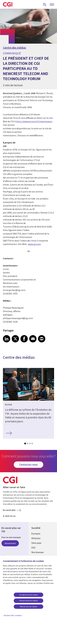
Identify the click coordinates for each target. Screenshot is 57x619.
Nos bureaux (37, 552)
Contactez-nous (28, 464)
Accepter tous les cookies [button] (28, 595)
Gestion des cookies (13, 615)
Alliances (35, 538)
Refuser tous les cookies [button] (28, 606)
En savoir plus (9, 510)
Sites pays (36, 542)
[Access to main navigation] (52, 4)
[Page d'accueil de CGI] (7, 4)
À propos (35, 533)
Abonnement (10, 543)
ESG (33, 547)
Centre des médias (14, 47)
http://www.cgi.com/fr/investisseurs (34, 121)
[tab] (25, 444)
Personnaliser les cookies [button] (28, 600)
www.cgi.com (34, 244)
